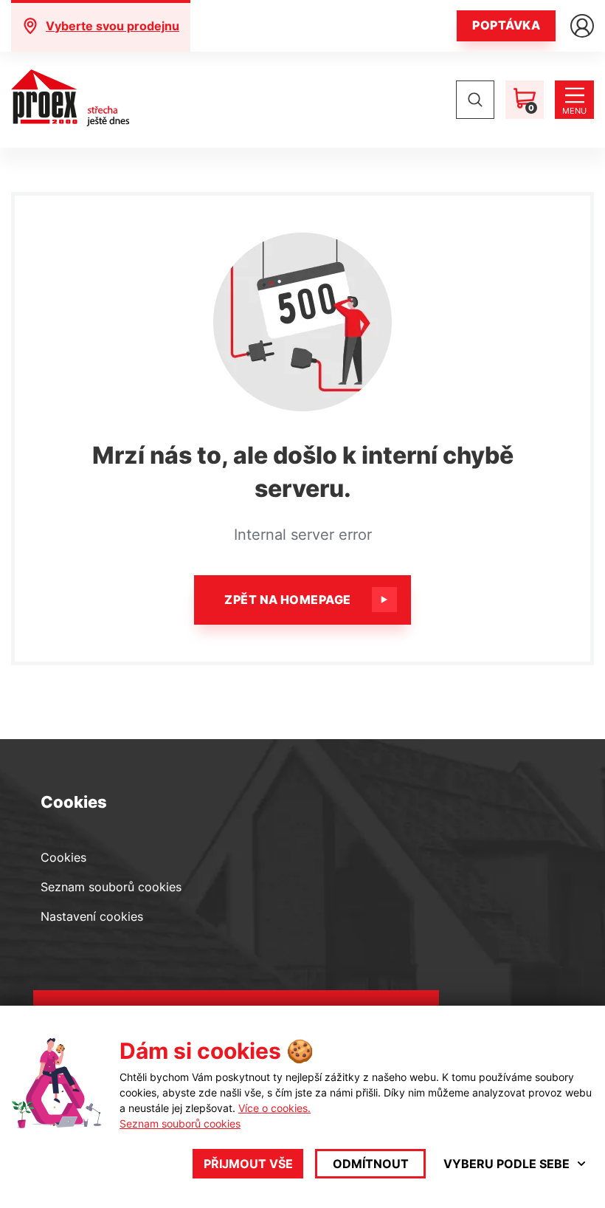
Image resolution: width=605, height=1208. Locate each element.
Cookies (63, 857)
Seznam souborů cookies (111, 886)
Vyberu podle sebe (506, 1163)
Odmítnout (371, 1163)
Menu (574, 111)
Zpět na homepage (287, 599)
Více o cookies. (274, 1108)
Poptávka (506, 25)
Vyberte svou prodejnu (112, 25)
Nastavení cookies (92, 916)
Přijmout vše (248, 1163)
